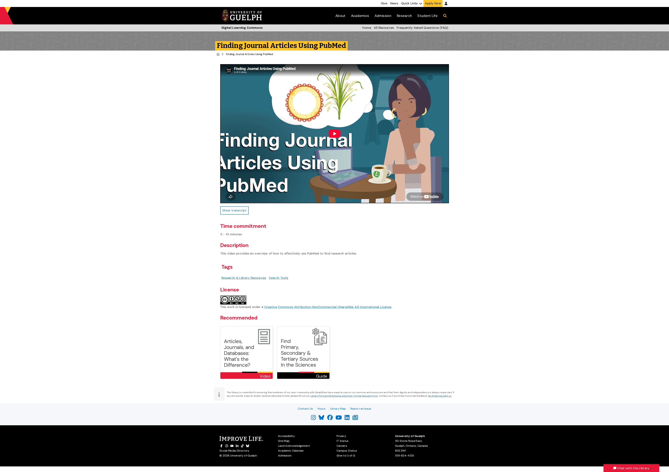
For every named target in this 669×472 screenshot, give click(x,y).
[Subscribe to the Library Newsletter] (355, 418)
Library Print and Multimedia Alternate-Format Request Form (344, 395)
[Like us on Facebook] (330, 418)
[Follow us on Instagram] (313, 418)
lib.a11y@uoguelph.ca (440, 395)
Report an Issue (361, 408)
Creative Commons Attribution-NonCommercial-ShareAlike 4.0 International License (327, 307)
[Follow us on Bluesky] (321, 418)
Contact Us (305, 408)
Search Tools (278, 278)
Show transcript (234, 210)
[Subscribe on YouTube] (339, 418)
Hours (321, 408)
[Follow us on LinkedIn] (347, 418)
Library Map (338, 408)
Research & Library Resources (243, 278)
